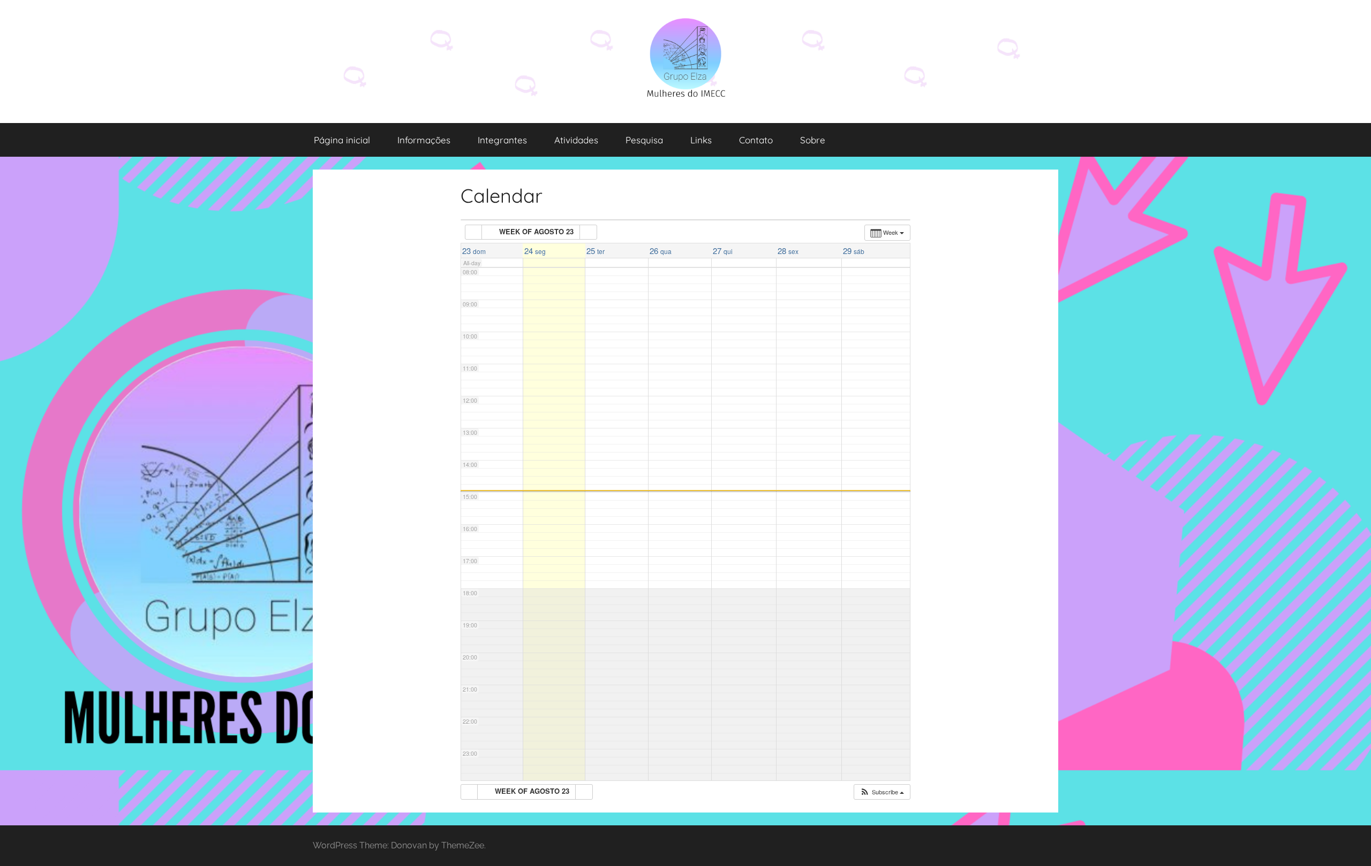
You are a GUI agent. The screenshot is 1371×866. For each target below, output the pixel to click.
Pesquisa (644, 139)
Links (701, 139)
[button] (881, 792)
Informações (423, 139)
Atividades (576, 139)
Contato (756, 139)
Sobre (812, 139)
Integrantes (502, 139)
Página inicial (342, 139)
